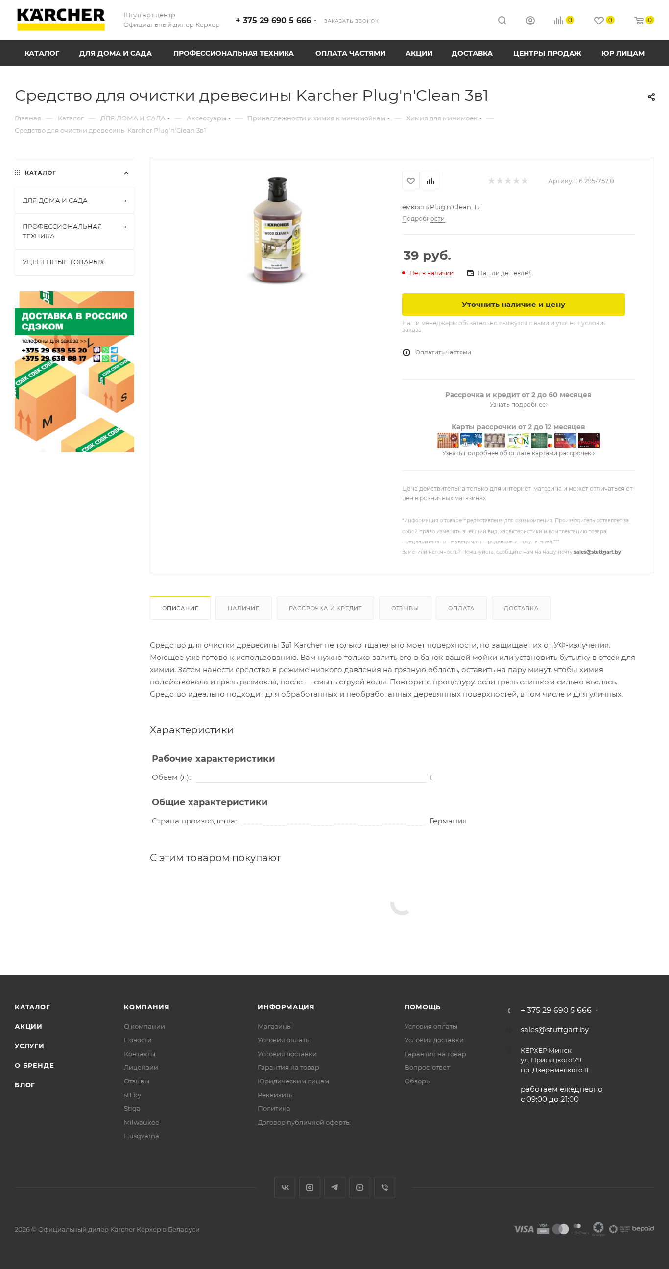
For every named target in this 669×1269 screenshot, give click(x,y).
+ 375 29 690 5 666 (273, 20)
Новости (138, 1040)
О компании (144, 1026)
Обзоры (418, 1081)
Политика (274, 1108)
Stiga (132, 1108)
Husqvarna (141, 1136)
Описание (180, 608)
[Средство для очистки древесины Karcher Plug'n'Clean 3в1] (276, 278)
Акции (29, 1026)
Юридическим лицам (293, 1081)
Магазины (275, 1026)
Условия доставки (287, 1054)
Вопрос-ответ (427, 1067)
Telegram (334, 1187)
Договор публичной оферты (304, 1122)
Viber (384, 1187)
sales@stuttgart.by (597, 552)
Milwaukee (141, 1122)
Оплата (461, 608)
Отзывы (405, 608)
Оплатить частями (443, 352)
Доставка (521, 608)
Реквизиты (276, 1095)
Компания (146, 1006)
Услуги (30, 1046)
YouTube (359, 1187)
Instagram (309, 1187)
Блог (25, 1085)
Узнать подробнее (518, 404)
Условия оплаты (284, 1040)
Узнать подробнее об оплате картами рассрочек (517, 453)
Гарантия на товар (288, 1067)
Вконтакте (284, 1187)
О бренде (34, 1065)
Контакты (139, 1054)
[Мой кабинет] (530, 22)
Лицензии (141, 1067)
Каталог (32, 1006)
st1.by (132, 1095)
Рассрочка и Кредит (325, 608)
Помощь (423, 1006)
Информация (286, 1006)
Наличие (244, 608)
